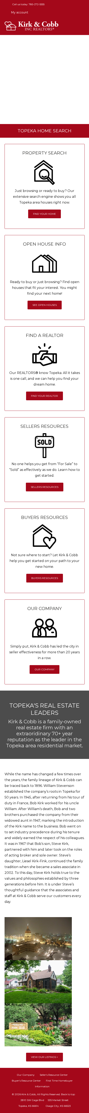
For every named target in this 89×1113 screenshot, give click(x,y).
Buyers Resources (44, 578)
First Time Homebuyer (59, 1080)
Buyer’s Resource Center (26, 1080)
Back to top (68, 1094)
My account (19, 12)
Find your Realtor (44, 395)
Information (42, 1086)
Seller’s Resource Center (54, 1074)
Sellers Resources (44, 486)
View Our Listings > (44, 1057)
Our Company (44, 669)
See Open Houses (44, 304)
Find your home (44, 213)
